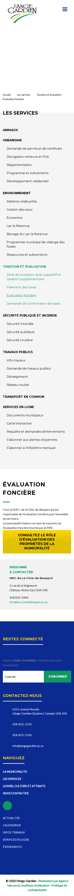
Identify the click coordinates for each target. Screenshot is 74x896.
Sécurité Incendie (20, 324)
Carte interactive (19, 423)
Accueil (7, 94)
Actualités (11, 818)
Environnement (17, 193)
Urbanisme (12, 140)
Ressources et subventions (27, 254)
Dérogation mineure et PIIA (28, 157)
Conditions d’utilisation (34, 885)
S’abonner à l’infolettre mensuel (31, 448)
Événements (12, 846)
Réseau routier (18, 385)
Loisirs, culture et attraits (24, 786)
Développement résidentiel (28, 181)
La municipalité (15, 771)
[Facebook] (31, 37)
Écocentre (15, 218)
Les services (12, 778)
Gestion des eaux (20, 209)
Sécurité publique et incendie (30, 315)
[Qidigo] (40, 37)
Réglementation (19, 165)
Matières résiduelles (22, 201)
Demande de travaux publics (29, 368)
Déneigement (17, 376)
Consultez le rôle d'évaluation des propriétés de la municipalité (37, 541)
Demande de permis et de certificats (34, 148)
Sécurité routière (20, 340)
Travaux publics (18, 352)
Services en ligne (18, 407)
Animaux (10, 130)
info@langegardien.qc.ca (27, 745)
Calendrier (12, 825)
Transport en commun (23, 397)
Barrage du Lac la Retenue (27, 234)
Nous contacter (15, 793)
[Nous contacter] (12, 37)
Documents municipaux (25, 415)
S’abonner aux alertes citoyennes (32, 440)
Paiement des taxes (21, 287)
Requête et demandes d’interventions (36, 431)
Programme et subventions (27, 173)
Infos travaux (14, 832)
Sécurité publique (21, 332)
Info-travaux (16, 360)
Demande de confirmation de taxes (33, 303)
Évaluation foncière (21, 295)
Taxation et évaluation (24, 266)
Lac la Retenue (18, 226)
